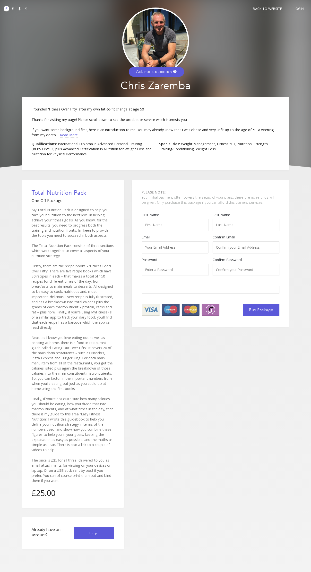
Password (149, 259)
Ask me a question (154, 71)
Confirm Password (227, 259)
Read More (69, 135)
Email (146, 237)
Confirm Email (224, 237)
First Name (150, 214)
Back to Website (267, 8)
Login (299, 8)
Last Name (221, 214)
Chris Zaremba (156, 86)
